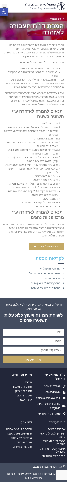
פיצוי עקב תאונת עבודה (18, 433)
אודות (28, 382)
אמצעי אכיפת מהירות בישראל (52, 450)
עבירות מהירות (56, 429)
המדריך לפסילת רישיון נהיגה (52, 435)
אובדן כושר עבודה (21, 438)
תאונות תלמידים (22, 446)
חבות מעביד (24, 442)
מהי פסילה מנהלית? (53, 456)
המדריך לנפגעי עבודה (19, 429)
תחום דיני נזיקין (23, 391)
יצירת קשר (25, 399)
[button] (4, 12)
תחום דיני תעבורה (21, 386)
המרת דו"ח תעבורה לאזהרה (54, 443)
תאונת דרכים (24, 395)
